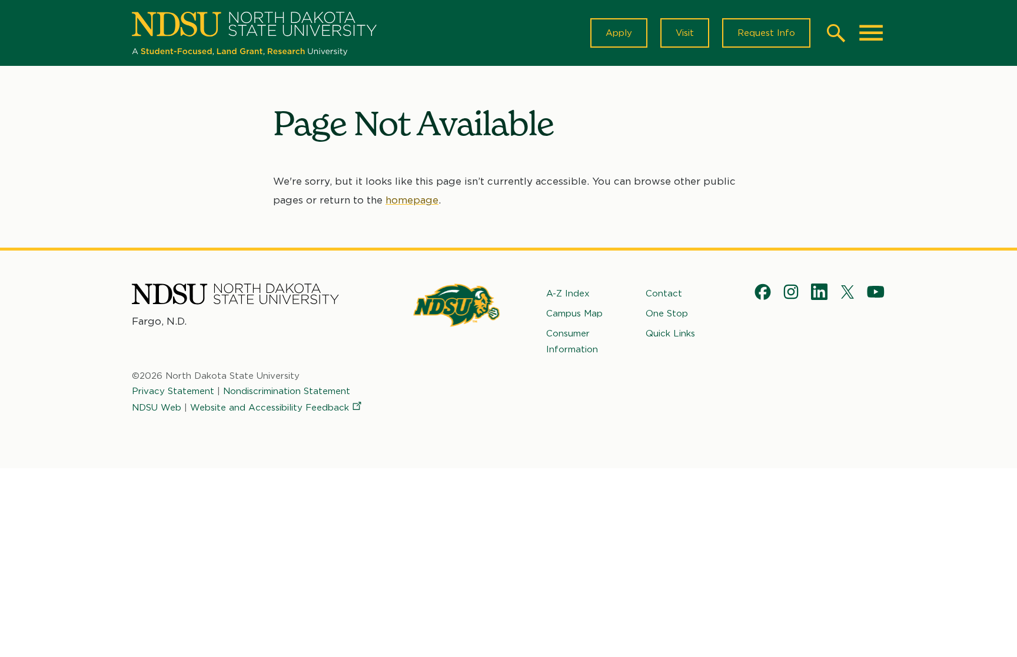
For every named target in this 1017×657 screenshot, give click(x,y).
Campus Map (574, 313)
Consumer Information (572, 341)
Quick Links (670, 333)
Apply (619, 33)
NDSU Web (156, 407)
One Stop (667, 313)
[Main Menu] (871, 33)
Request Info (766, 33)
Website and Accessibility (269, 407)
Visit (685, 33)
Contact (664, 293)
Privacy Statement (173, 391)
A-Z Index (568, 293)
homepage (411, 200)
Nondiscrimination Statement (286, 391)
